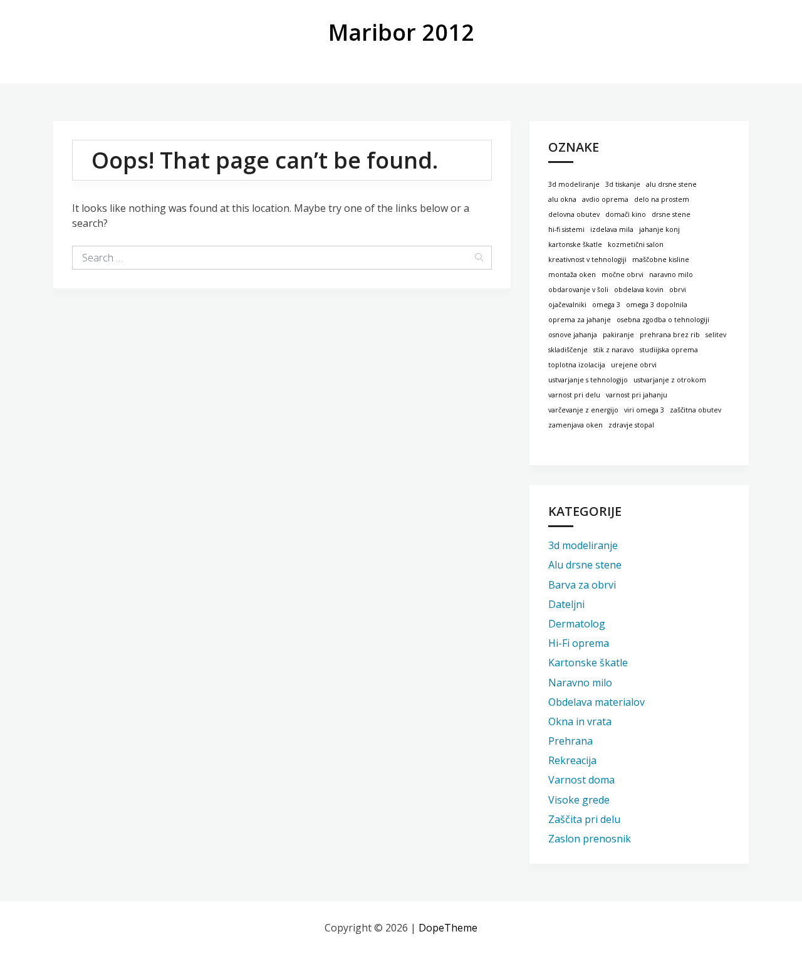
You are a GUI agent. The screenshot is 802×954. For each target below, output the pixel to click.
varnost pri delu (574, 395)
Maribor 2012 (401, 32)
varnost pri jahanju (636, 395)
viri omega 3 (644, 410)
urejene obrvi (634, 364)
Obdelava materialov (596, 702)
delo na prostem (661, 199)
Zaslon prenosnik (589, 839)
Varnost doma (581, 780)
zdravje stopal (631, 425)
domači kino (625, 214)
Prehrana (570, 741)
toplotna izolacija (576, 364)
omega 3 (606, 304)
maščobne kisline (660, 259)
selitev (716, 334)
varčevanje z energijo (583, 410)
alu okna (562, 199)
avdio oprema (605, 199)
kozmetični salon (636, 244)
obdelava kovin (639, 289)
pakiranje (618, 334)
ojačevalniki (567, 304)
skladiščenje (568, 349)
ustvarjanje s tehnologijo (588, 379)
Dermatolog (576, 624)
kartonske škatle (575, 244)
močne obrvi (622, 274)
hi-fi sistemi (566, 229)
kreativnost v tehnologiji (587, 259)
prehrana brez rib (670, 334)
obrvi (677, 289)
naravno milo (671, 274)
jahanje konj (659, 229)
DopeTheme (448, 928)
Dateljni (566, 604)
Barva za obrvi (582, 585)
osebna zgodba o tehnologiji (663, 319)
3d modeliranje (574, 184)
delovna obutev (574, 214)
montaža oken (572, 274)
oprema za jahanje (579, 319)
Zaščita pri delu (584, 819)
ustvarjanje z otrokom (669, 379)
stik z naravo (613, 349)
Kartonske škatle (588, 662)
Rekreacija (572, 760)
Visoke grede (579, 800)
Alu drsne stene (585, 565)
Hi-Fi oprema (578, 643)
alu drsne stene (671, 184)
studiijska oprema (669, 349)
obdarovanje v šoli (578, 289)
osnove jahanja (572, 334)
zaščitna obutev (695, 410)
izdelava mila (611, 229)
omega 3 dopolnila (656, 304)
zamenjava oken (575, 425)
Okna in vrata (580, 721)
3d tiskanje (622, 184)
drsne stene (671, 214)
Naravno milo (580, 682)
